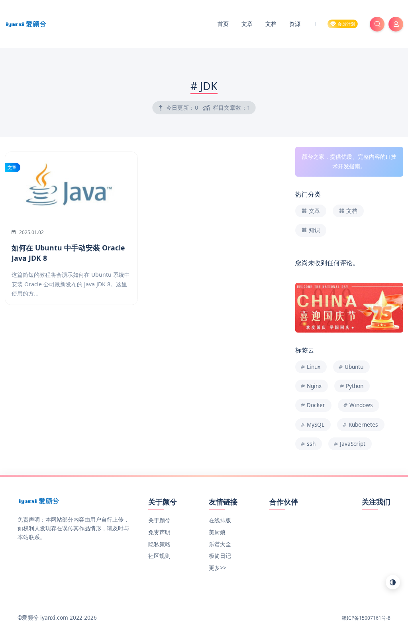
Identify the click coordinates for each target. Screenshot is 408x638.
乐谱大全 (220, 544)
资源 (294, 24)
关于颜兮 (159, 520)
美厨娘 (217, 532)
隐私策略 (159, 544)
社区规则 (159, 555)
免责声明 (159, 532)
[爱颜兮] (26, 23)
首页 (223, 24)
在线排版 (220, 520)
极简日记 (220, 555)
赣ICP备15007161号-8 (366, 617)
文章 (247, 24)
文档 (271, 24)
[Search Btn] (377, 24)
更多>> (217, 567)
